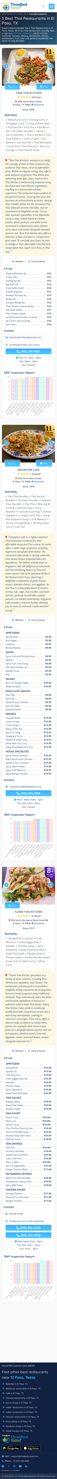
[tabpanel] (28, 67)
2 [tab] (27, 79)
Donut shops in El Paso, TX (18, 1402)
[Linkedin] (26, 1466)
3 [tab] (29, 79)
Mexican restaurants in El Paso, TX (22, 1416)
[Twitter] (8, 1466)
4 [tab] (31, 79)
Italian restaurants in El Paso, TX (21, 1412)
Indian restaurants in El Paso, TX (21, 1407)
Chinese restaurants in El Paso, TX (22, 1398)
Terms (16, 1470)
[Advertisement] (28, 1333)
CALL (13, 86)
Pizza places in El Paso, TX (18, 1421)
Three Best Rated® (27, 1476)
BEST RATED (7, 14)
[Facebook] (3, 1466)
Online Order (16, 1213)
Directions (38, 104)
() (36, 97)
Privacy (6, 1470)
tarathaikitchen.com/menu (24, 344)
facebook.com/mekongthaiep (26, 1221)
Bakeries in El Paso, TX (16, 1384)
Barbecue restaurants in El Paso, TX (22, 1388)
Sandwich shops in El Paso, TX (20, 1426)
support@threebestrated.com (24, 1456)
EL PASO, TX (21, 14)
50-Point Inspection (22, 33)
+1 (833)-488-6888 (21, 1461)
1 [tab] (24, 79)
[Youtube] (20, 1466)
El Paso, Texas (23, 1377)
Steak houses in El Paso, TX (18, 1431)
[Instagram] (14, 1466)
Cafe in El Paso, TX (14, 1393)
